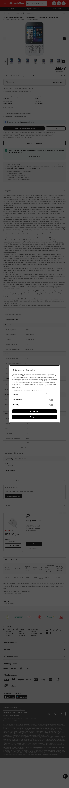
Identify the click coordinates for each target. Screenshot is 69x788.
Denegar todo (34, 417)
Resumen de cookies (37, 390)
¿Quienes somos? (27, 390)
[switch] (51, 400)
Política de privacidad (17, 390)
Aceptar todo (34, 411)
